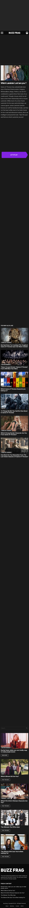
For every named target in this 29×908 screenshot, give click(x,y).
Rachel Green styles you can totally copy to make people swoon (14, 751)
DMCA (22, 906)
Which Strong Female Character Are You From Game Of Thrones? (14, 434)
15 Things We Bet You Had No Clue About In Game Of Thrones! (14, 411)
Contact (17, 906)
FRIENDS (4, 798)
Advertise (12, 906)
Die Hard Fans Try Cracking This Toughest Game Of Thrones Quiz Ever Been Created (14, 346)
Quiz (3, 773)
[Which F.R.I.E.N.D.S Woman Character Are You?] (14, 791)
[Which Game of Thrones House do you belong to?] (14, 379)
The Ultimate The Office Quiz (10, 827)
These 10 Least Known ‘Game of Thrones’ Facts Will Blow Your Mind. (14, 368)
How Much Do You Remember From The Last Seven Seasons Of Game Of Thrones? (14, 455)
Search (26, 728)
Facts (3, 408)
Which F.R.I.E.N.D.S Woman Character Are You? (14, 801)
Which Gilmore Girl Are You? (10, 776)
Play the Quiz (5, 779)
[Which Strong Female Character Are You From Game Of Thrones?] (14, 423)
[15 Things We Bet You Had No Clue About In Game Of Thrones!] (14, 401)
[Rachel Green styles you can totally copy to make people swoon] (14, 740)
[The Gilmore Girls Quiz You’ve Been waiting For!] (14, 842)
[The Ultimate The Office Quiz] (14, 817)
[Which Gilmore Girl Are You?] (14, 767)
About (7, 906)
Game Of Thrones (6, 342)
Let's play (14, 155)
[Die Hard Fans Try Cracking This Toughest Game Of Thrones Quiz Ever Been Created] (14, 335)
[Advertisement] (14, 16)
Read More (4, 755)
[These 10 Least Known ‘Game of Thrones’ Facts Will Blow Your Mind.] (14, 357)
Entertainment (6, 364)
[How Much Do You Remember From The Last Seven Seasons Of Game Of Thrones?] (14, 445)
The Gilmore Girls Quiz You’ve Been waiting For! (12, 852)
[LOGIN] (27, 33)
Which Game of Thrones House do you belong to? (13, 389)
